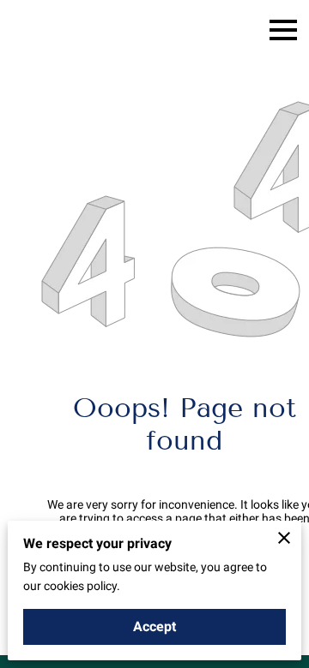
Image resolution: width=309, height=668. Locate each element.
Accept (154, 626)
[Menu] (283, 30)
